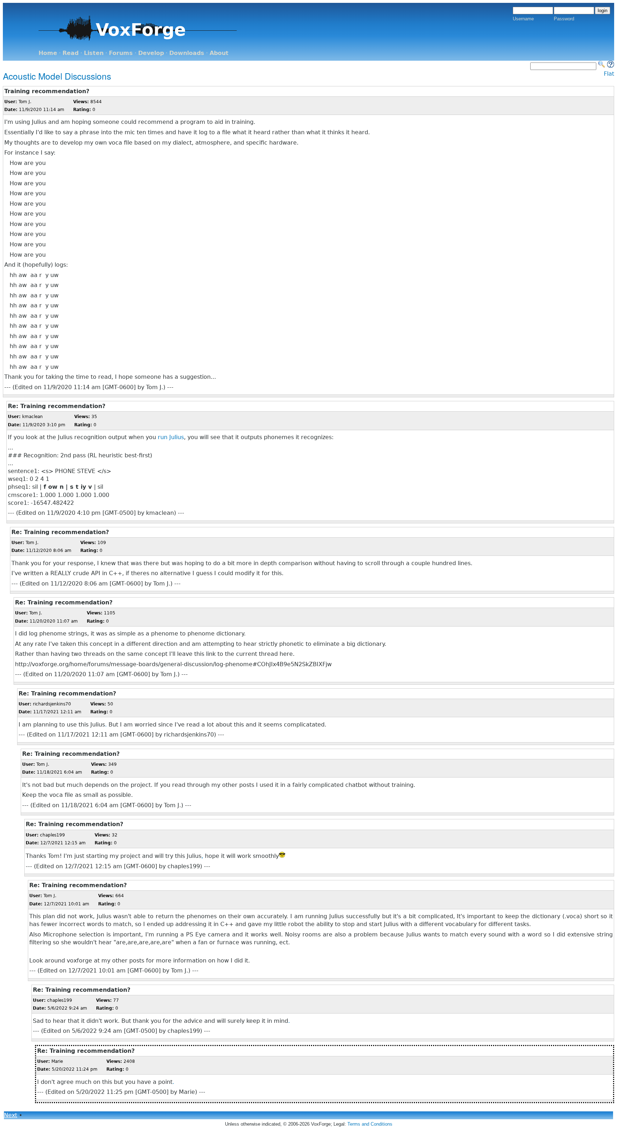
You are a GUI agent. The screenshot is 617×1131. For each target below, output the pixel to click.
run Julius (171, 437)
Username (523, 18)
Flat (609, 73)
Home (48, 53)
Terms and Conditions (369, 1124)
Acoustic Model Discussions (57, 76)
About (219, 53)
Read (70, 53)
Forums (121, 53)
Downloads (186, 53)
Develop (151, 53)
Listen (94, 53)
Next (10, 1115)
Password (564, 18)
